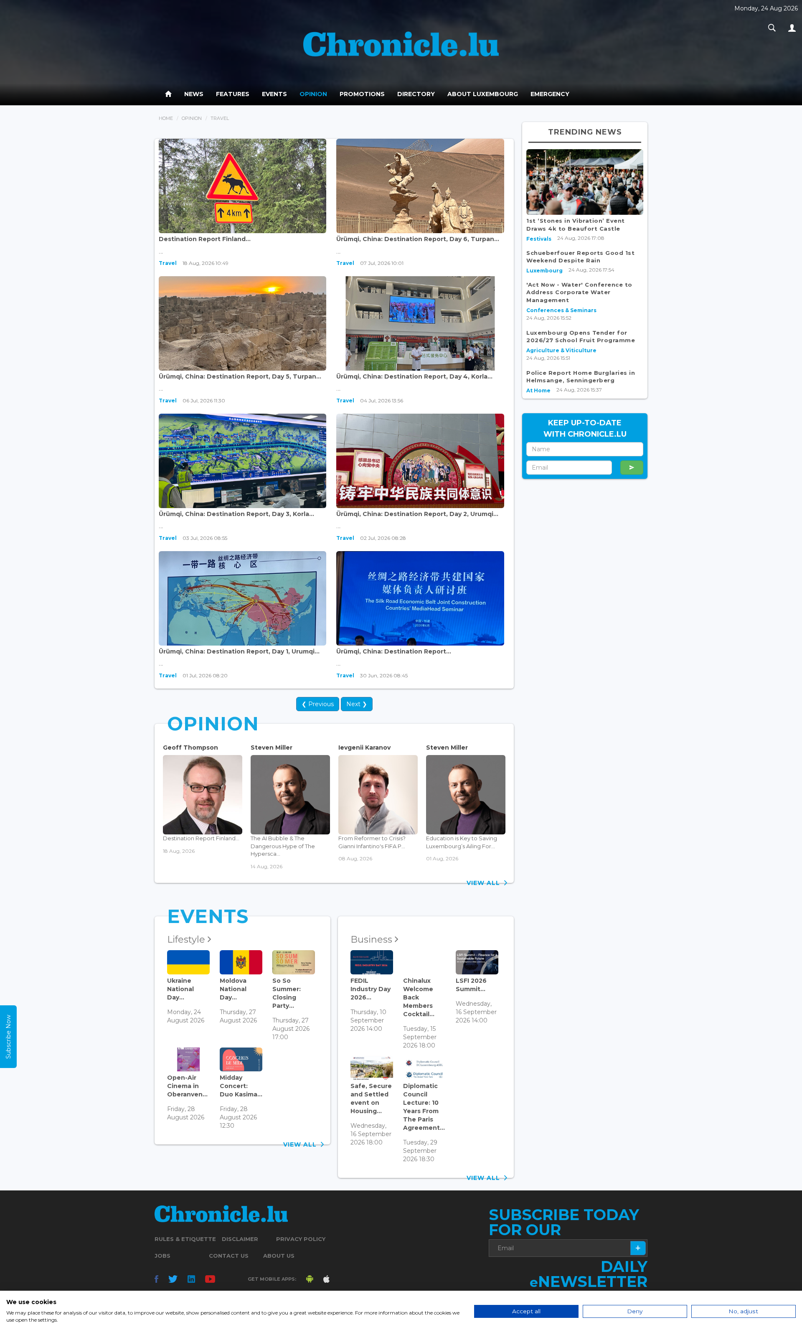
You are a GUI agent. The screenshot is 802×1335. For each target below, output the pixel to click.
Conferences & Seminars (561, 310)
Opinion (313, 94)
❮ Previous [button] (318, 704)
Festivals (538, 239)
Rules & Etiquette (185, 1239)
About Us (278, 1255)
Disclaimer (240, 1239)
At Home (538, 390)
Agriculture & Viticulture (561, 350)
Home (166, 118)
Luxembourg (544, 270)
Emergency (549, 94)
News (193, 94)
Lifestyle (187, 939)
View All (485, 883)
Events (274, 94)
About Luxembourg (482, 94)
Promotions (362, 94)
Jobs (162, 1255)
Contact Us (229, 1255)
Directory (416, 94)
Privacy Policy (300, 1239)
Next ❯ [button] (356, 704)
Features (232, 94)
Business (372, 939)
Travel (168, 263)
